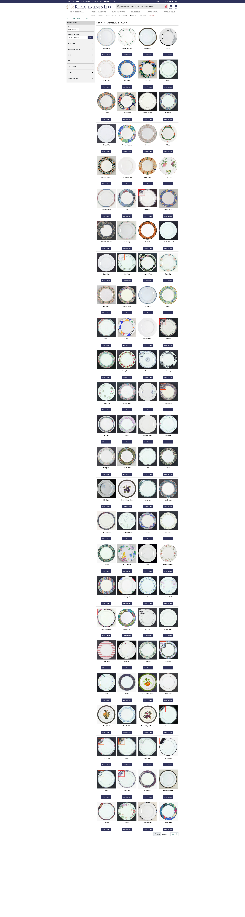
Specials (151, 15)
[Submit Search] (118, 6)
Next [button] (173, 834)
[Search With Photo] (166, 6)
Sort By (70, 26)
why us (93, 15)
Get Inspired (123, 15)
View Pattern (106, 54)
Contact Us (143, 15)
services (100, 15)
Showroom (133, 15)
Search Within (73, 34)
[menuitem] (77, 12)
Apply (90, 37)
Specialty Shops (111, 15)
